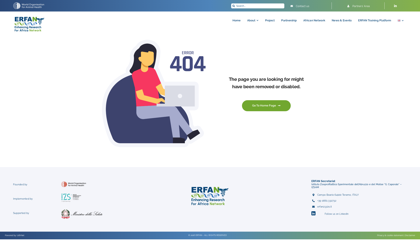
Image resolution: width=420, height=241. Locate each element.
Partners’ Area (361, 6)
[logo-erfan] (29, 16)
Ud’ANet (20, 235)
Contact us (302, 6)
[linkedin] (395, 5)
